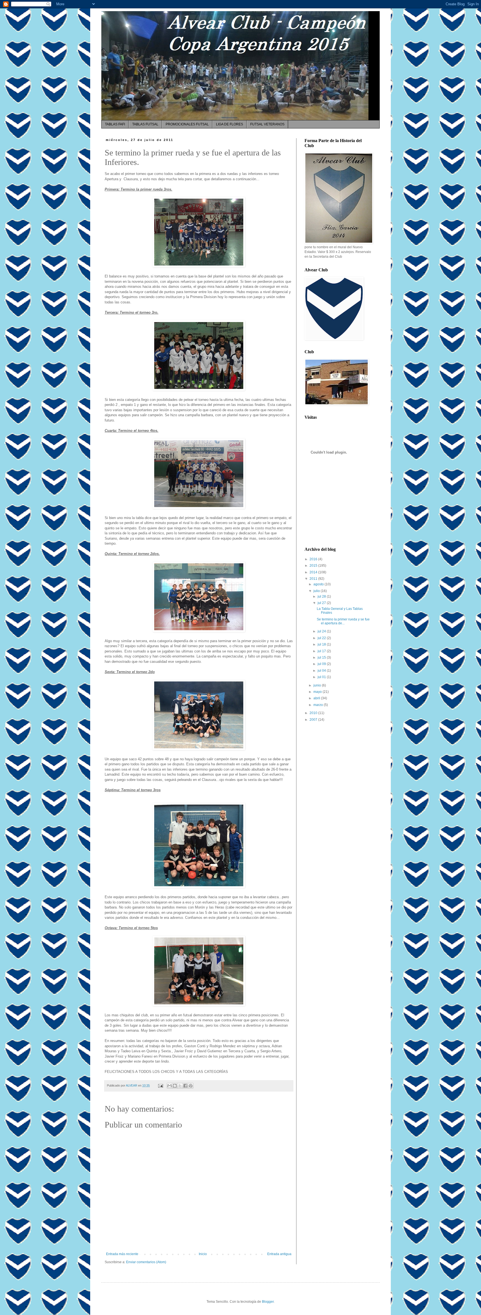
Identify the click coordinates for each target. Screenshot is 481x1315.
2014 (314, 572)
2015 (314, 566)
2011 (314, 579)
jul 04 (322, 671)
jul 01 (322, 677)
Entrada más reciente (122, 1254)
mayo (318, 692)
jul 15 (322, 657)
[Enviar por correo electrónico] (169, 1085)
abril (317, 698)
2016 (314, 559)
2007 (314, 720)
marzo (318, 705)
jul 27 (322, 603)
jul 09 (322, 664)
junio (317, 685)
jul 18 (322, 644)
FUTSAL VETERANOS (267, 124)
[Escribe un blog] (175, 1085)
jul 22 (322, 638)
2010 (314, 713)
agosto (319, 584)
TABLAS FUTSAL (145, 124)
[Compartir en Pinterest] (190, 1085)
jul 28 (322, 596)
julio (317, 591)
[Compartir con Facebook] (185, 1085)
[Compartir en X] (180, 1085)
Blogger (268, 1302)
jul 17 (322, 651)
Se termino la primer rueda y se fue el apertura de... (343, 621)
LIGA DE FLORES (229, 124)
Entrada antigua (279, 1254)
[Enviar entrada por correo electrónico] (160, 1085)
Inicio (203, 1254)
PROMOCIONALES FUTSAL (187, 124)
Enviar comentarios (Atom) (146, 1262)
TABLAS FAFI (115, 124)
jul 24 (322, 631)
